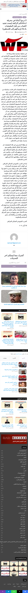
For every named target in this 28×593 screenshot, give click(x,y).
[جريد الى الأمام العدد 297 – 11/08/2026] (23, 573)
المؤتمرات (23, 475)
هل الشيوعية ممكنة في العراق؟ (11, 369)
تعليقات (5, 358)
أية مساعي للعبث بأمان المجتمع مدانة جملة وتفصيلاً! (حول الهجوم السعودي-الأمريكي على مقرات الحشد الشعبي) (7, 324)
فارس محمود (22, 528)
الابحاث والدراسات (22, 459)
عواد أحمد (23, 526)
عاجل (25, 499)
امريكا (18, 583)
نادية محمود (22, 532)
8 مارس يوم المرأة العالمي (19, 484)
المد (24, 468)
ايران (14, 583)
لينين (25, 539)
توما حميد (23, 515)
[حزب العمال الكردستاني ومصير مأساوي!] (21, 420)
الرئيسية (24, 14)
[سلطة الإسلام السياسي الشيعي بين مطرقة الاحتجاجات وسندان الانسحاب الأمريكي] (23, 563)
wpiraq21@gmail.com (20, 32)
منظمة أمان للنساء (22, 547)
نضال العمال (23, 549)
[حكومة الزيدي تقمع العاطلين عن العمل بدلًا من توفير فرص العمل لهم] (21, 316)
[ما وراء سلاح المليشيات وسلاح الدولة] (21, 404)
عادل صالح (23, 524)
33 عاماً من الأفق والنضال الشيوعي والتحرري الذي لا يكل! (21, 340)
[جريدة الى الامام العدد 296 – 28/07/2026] (5, 573)
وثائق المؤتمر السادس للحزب (20, 552)
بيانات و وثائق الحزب (17, 17)
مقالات (14, 586)
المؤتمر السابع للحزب (19, 477)
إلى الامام (23, 466)
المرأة (25, 481)
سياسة (19, 586)
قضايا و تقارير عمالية (21, 506)
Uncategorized (22, 450)
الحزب (20, 14)
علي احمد (24, 504)
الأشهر (23, 358)
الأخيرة (14, 358)
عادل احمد (23, 521)
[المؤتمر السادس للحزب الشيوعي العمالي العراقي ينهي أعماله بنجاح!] (22, 390)
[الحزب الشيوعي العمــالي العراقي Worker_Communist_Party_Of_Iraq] (14, 5)
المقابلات (24, 486)
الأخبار (24, 457)
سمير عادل (22, 519)
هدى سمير (23, 535)
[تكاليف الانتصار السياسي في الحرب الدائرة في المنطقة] (7, 420)
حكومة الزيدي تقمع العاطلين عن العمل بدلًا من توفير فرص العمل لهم (21, 323)
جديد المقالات (23, 495)
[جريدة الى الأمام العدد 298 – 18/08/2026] (5, 568)
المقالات (24, 488)
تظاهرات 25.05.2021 (21, 492)
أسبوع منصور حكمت (21, 453)
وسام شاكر (22, 537)
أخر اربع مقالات (23, 583)
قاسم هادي (22, 530)
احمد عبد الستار (22, 513)
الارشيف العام (23, 461)
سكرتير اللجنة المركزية (21, 497)
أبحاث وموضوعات (21, 473)
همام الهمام (22, 490)
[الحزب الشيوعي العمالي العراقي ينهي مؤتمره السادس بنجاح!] (22, 378)
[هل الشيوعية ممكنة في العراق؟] (22, 371)
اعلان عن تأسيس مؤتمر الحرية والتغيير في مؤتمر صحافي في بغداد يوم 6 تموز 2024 (10, 364)
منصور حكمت (23, 545)
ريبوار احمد (22, 517)
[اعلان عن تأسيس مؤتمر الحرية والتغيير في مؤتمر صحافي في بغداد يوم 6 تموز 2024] (22, 364)
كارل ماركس (23, 508)
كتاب (25, 510)
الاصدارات (24, 464)
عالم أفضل (24, 501)
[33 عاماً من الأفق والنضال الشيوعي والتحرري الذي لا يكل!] (21, 334)
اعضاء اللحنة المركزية (21, 455)
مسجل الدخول (19, 353)
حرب (4, 583)
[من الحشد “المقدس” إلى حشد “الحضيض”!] (22, 384)
